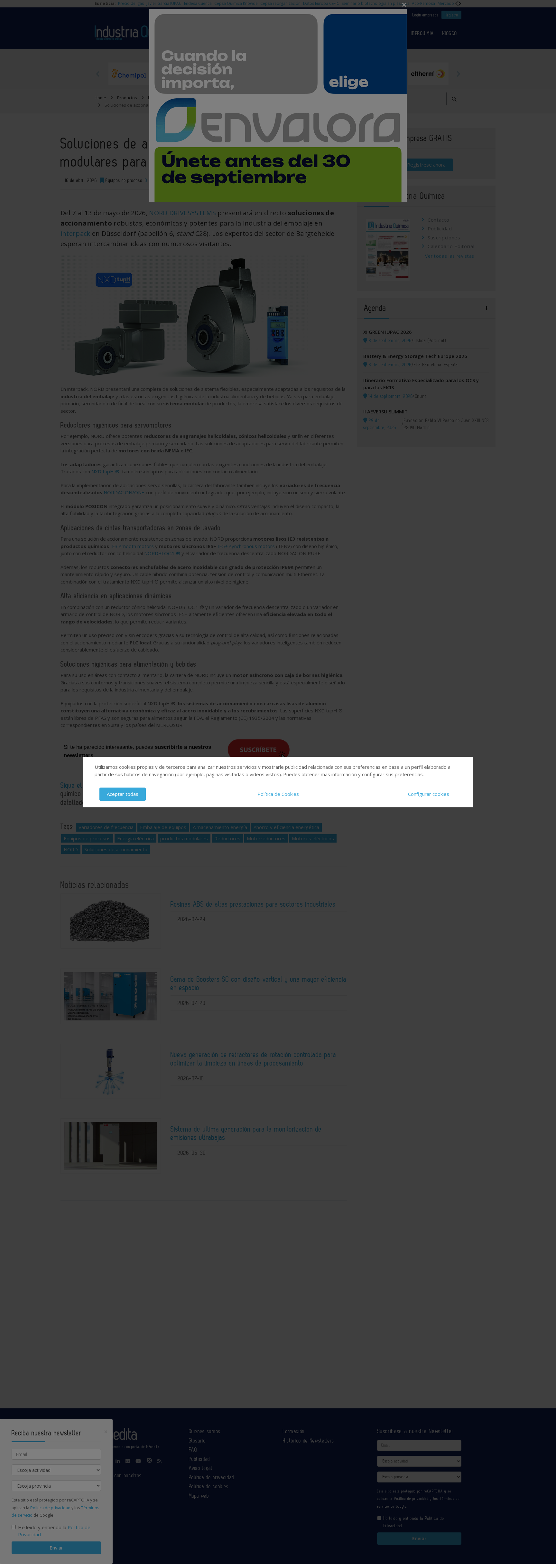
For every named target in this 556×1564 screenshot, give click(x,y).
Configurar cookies (428, 794)
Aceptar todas (122, 794)
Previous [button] (98, 74)
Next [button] (458, 74)
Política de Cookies (278, 794)
